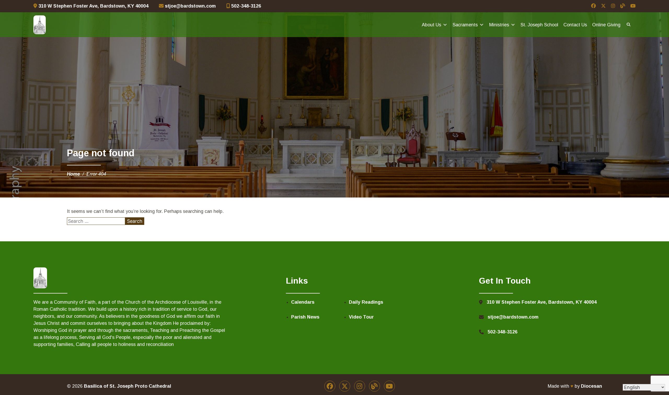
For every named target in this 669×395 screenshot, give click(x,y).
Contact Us (575, 24)
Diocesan (591, 386)
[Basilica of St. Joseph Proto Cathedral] (39, 24)
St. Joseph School (539, 24)
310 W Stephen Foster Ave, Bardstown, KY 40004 (92, 6)
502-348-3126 (245, 6)
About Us (431, 24)
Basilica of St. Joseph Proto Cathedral (127, 386)
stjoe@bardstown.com (190, 6)
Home (73, 174)
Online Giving (606, 24)
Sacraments (465, 24)
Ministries (499, 24)
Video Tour (361, 317)
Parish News (305, 317)
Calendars (302, 302)
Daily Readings (366, 302)
